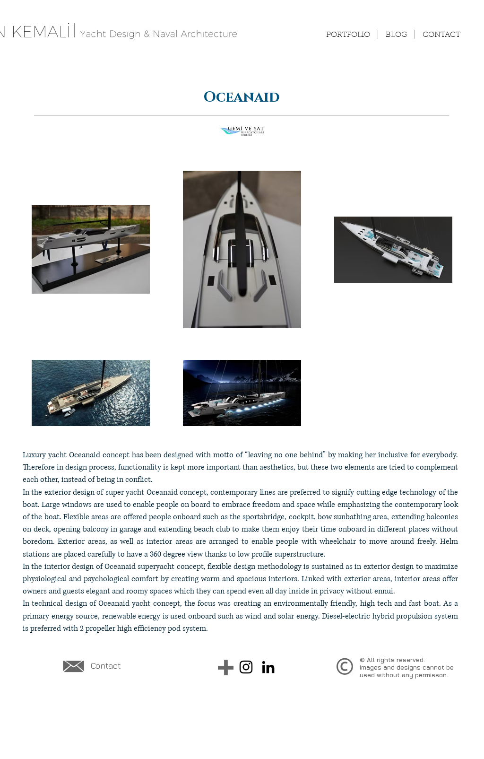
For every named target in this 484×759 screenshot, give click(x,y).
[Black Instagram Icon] (246, 667)
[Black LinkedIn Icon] (268, 667)
